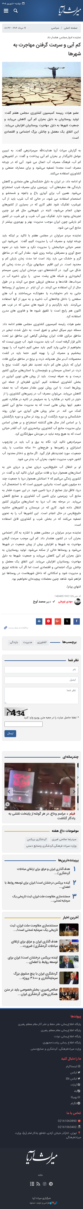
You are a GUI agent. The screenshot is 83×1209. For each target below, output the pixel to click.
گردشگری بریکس (37, 839)
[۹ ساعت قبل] (69, 946)
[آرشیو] (32, 1184)
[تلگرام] (50, 1184)
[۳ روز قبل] (69, 994)
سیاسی (55, 28)
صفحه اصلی (70, 28)
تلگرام (74, 1103)
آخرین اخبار (71, 917)
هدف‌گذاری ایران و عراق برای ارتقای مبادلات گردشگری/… (43, 871)
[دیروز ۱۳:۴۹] (69, 962)
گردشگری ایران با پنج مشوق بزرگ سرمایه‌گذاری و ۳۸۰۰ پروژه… (35, 976)
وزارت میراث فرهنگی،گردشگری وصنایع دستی (51, 846)
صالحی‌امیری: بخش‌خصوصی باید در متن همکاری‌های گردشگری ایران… (31, 992)
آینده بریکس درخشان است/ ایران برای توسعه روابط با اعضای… (37, 885)
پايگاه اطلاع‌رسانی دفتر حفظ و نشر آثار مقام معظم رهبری (49, 1024)
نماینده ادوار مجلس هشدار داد (64, 37)
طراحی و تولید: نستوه (40, 1203)
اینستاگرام (71, 1066)
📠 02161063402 (69, 1127)
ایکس (73, 1073)
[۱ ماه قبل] (40, 786)
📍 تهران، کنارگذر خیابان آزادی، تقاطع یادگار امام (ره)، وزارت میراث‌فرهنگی (48, 1135)
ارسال (10, 733)
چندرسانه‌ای (71, 757)
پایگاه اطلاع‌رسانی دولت (67, 1036)
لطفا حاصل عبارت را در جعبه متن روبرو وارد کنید (51, 718)
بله (75, 1091)
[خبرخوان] (38, 1184)
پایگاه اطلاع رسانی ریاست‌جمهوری (62, 1043)
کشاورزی (42, 642)
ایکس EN (71, 1079)
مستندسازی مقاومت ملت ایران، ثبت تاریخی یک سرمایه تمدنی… (41, 898)
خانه (40, 1175)
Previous (74, 792)
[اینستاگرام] (44, 1184)
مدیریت (27, 642)
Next (8, 792)
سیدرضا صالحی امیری (64, 839)
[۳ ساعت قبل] (69, 929)
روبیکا (74, 1097)
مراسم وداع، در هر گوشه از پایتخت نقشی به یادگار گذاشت (43, 816)
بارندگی (14, 642)
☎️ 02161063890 (69, 1121)
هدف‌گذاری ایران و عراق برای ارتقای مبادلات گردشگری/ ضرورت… (34, 944)
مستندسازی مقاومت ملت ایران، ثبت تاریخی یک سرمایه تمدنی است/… (34, 928)
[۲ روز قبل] (69, 978)
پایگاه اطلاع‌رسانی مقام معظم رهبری (61, 1030)
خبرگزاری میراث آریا (69, 10)
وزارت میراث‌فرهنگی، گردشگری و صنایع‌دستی (56, 1049)
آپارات (74, 1085)
